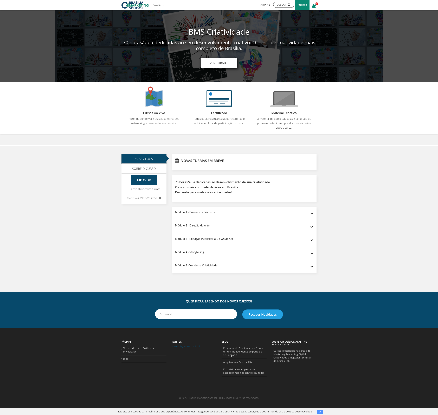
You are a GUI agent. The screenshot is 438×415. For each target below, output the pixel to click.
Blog (125, 358)
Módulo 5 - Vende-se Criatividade (196, 265)
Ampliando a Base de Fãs (237, 362)
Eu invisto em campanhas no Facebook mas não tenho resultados (244, 371)
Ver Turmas (219, 63)
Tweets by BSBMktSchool (186, 346)
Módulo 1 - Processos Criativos (195, 212)
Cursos (265, 5)
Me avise (144, 180)
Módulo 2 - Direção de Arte (192, 225)
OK (320, 411)
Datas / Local (143, 159)
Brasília (157, 5)
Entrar (302, 5)
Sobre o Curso (144, 169)
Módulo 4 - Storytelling (189, 252)
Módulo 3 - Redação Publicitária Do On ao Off (204, 239)
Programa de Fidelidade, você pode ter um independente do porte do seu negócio (243, 352)
